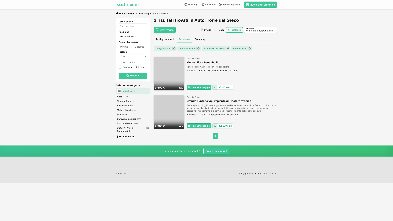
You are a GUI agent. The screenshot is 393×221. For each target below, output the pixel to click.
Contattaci (121, 173)
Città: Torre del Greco (214, 48)
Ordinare (250, 28)
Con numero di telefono (134, 67)
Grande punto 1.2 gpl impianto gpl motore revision (219, 101)
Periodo (123, 52)
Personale (184, 39)
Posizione (210, 4)
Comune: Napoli (187, 48)
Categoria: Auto (163, 48)
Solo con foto (129, 62)
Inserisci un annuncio (262, 4)
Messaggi (192, 4)
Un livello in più (127, 136)
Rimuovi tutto (239, 48)
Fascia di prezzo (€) (129, 42)
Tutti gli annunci (165, 39)
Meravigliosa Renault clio (203, 62)
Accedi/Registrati (231, 4)
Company (200, 39)
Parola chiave (126, 21)
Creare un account (216, 151)
